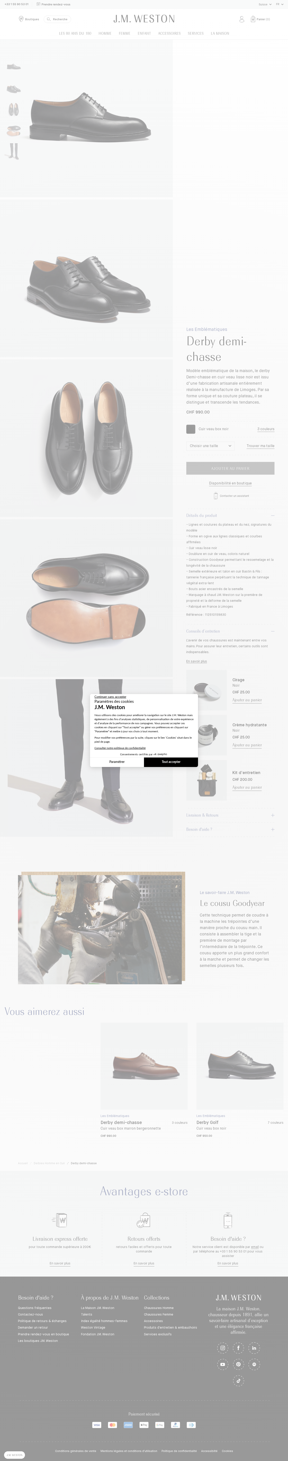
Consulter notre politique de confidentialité (120, 748)
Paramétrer (117, 762)
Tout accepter (171, 762)
